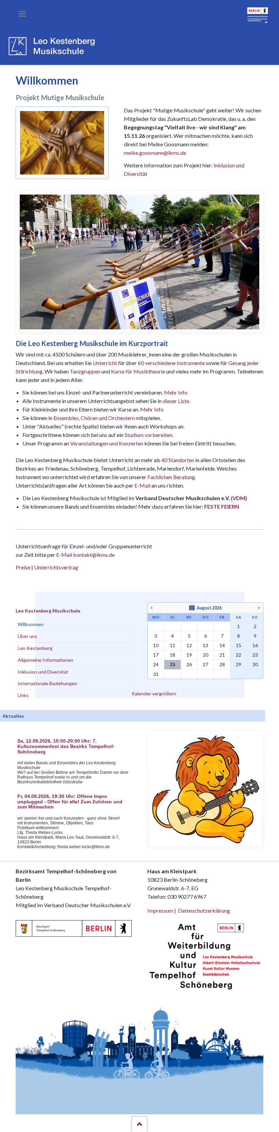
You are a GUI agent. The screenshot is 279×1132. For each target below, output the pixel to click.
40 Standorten (177, 460)
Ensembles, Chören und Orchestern (94, 418)
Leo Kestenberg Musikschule (48, 611)
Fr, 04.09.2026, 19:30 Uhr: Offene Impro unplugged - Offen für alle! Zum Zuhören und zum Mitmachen (69, 802)
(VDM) (239, 498)
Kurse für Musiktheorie (138, 371)
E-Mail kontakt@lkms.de (85, 554)
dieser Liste (176, 401)
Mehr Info (175, 392)
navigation (22, 13)
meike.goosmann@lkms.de (155, 152)
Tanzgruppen (85, 371)
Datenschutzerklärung (204, 910)
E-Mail (142, 485)
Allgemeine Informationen (45, 660)
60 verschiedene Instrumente (171, 363)
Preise (23, 567)
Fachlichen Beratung (170, 477)
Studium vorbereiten (148, 435)
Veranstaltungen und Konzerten (106, 443)
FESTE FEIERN (221, 506)
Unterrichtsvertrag (56, 567)
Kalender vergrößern (154, 693)
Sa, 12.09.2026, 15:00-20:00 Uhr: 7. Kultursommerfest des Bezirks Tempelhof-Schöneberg (66, 746)
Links (23, 695)
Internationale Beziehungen (47, 683)
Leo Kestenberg (35, 648)
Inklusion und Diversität (43, 672)
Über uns (27, 636)
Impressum (160, 910)
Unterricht (105, 363)
